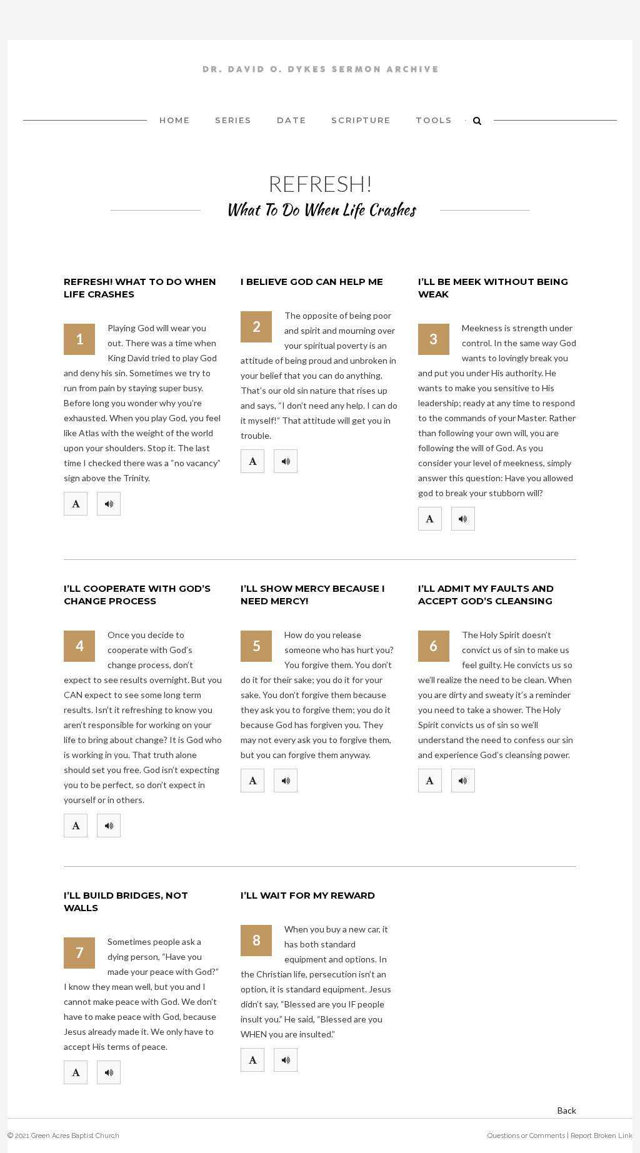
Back (567, 1110)
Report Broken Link (601, 1136)
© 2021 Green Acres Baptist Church (63, 1136)
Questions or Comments (526, 1136)
